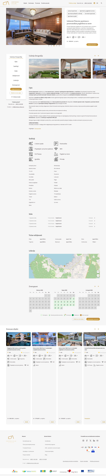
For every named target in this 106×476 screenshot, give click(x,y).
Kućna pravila (38, 128)
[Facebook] (87, 441)
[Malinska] (29, 471)
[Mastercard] (99, 447)
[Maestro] (92, 447)
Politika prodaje (72, 3)
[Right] (98, 56)
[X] (90, 441)
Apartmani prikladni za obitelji (75, 13)
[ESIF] (91, 471)
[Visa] (95, 447)
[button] (64, 266)
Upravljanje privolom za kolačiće (70, 461)
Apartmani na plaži (72, 16)
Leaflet (98, 277)
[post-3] (42, 310)
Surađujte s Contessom (28, 451)
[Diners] (86, 447)
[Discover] (89, 447)
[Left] (95, 56)
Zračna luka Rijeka (49, 451)
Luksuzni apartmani (72, 11)
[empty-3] (39, 295)
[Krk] (43, 471)
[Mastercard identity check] (88, 450)
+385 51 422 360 (88, 3)
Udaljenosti (16, 76)
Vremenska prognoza (50, 444)
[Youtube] (97, 440)
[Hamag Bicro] (69, 471)
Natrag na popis (16, 96)
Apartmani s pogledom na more (87, 11)
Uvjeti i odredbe (84, 461)
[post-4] (45, 310)
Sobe (16, 71)
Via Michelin (47, 441)
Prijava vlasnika (26, 455)
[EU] (82, 471)
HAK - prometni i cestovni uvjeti (52, 448)
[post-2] (39, 310)
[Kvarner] (53, 471)
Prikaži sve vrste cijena (16, 93)
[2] (54, 46)
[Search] (101, 3)
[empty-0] (30, 295)
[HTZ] (14, 471)
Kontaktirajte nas (27, 441)
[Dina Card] (82, 447)
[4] (59, 46)
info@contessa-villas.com (18, 107)
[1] (51, 46)
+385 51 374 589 (43, 459)
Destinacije (31, 3)
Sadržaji (15, 66)
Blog (46, 455)
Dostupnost (16, 85)
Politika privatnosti (94, 461)
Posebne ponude (45, 3)
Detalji (26, 421)
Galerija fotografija (16, 57)
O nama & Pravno (27, 448)
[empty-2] (36, 295)
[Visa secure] (93, 450)
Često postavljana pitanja (29, 444)
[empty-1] (33, 295)
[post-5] (48, 310)
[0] (49, 46)
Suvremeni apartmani (90, 13)
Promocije (37, 3)
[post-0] (33, 310)
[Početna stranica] (11, 3)
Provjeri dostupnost (92, 44)
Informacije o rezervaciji (93, 319)
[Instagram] (83, 441)
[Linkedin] (94, 441)
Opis (16, 61)
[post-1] (36, 310)
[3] (56, 46)
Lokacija (16, 80)
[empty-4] (42, 295)
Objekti (25, 3)
